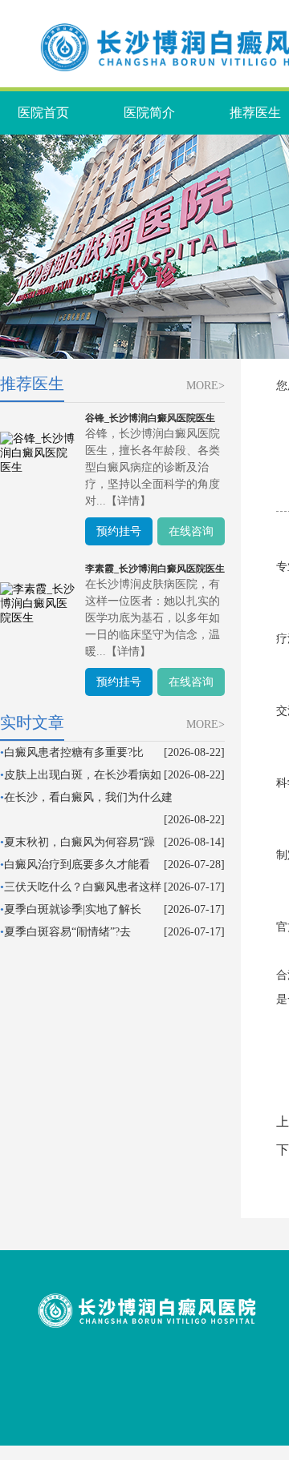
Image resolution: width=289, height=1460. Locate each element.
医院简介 (149, 112)
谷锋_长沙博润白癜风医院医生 (150, 418)
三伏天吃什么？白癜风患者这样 (82, 887)
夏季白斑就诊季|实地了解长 (72, 909)
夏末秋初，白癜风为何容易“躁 (79, 842)
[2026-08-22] (194, 752)
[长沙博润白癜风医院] (146, 1331)
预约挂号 (118, 531)
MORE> (205, 386)
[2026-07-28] (194, 865)
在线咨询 (191, 531)
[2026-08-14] (194, 842)
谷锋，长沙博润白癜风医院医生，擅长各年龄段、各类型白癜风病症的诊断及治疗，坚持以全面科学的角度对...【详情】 (152, 467)
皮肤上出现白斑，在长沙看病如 (82, 775)
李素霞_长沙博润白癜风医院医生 (155, 568)
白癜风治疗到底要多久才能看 (77, 865)
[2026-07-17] (194, 887)
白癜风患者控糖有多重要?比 (74, 752)
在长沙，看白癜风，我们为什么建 (88, 797)
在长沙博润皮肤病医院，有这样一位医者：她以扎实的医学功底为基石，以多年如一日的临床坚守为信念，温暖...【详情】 (152, 618)
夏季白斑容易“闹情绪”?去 (67, 932)
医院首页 (43, 112)
